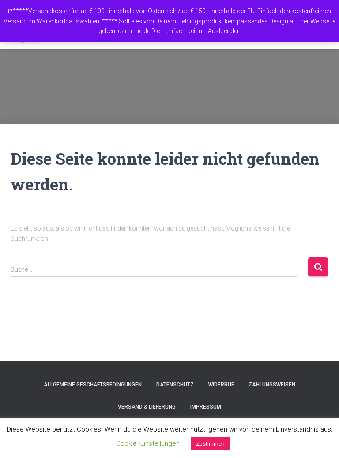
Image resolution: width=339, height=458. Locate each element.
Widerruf (221, 385)
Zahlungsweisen (272, 385)
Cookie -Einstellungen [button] (148, 443)
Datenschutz (175, 385)
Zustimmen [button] (210, 443)
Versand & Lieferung (147, 407)
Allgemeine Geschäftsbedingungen (93, 385)
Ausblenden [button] (224, 30)
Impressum (205, 407)
